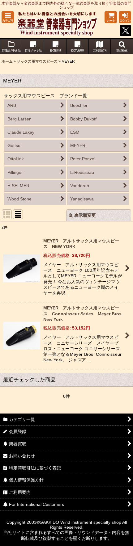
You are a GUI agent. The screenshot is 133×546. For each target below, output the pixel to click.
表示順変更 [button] (85, 215)
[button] (8, 17)
